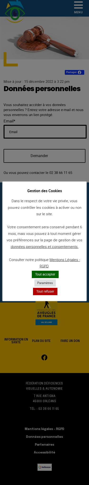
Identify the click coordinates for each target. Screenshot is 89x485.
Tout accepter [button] (45, 274)
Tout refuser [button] (45, 291)
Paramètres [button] (45, 283)
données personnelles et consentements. (45, 247)
